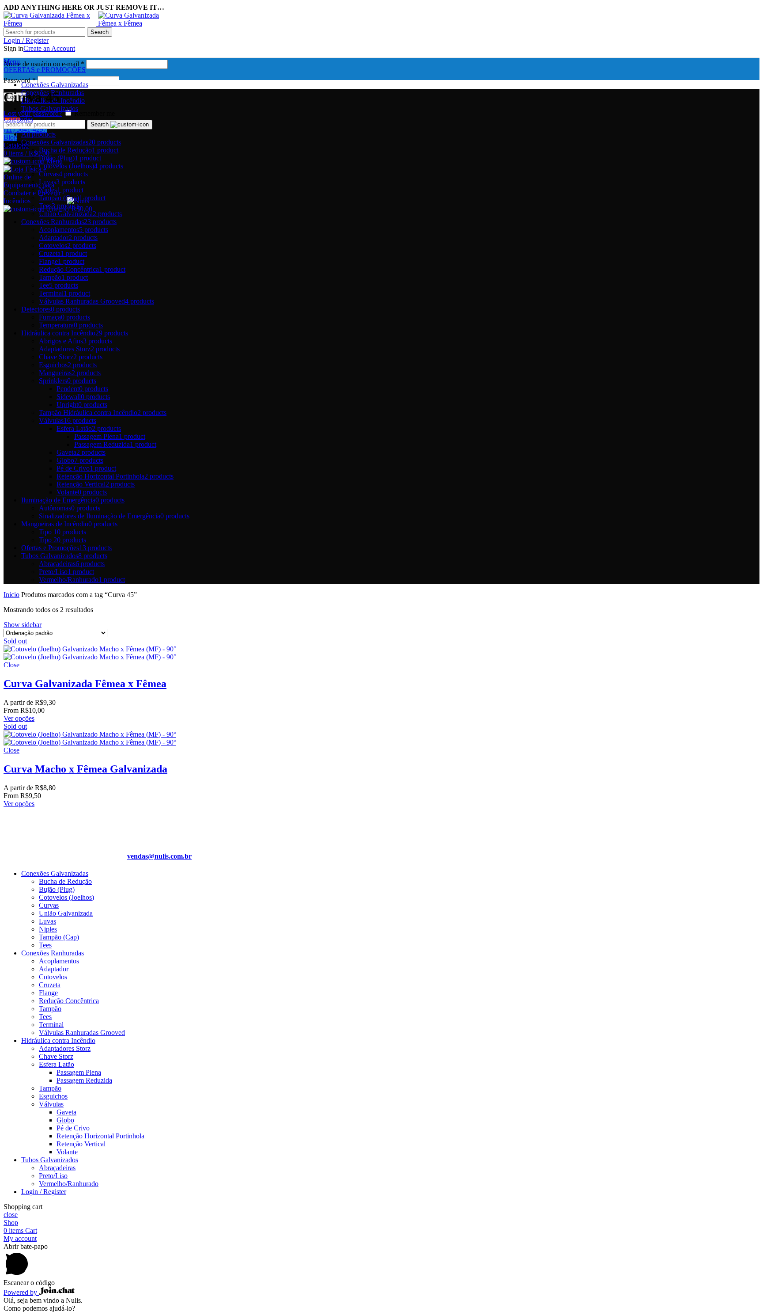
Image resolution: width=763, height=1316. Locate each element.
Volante (67, 1152)
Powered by (21, 1292)
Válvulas (51, 1104)
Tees (45, 945)
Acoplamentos (59, 961)
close (11, 1214)
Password (20, 80)
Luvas (47, 921)
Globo (65, 1120)
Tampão (50, 1008)
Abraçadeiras (57, 1167)
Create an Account (49, 48)
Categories (18, 119)
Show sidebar (23, 624)
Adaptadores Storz (65, 1048)
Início (11, 594)
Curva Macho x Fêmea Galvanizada (85, 769)
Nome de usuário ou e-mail (44, 64)
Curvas (49, 905)
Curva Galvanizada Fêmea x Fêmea (85, 683)
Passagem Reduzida (84, 1080)
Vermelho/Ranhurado (68, 1183)
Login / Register (43, 1191)
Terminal (51, 1024)
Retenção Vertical (81, 1144)
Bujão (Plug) (57, 889)
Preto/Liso (53, 1175)
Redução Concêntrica (69, 1000)
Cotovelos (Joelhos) (66, 897)
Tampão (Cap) (59, 937)
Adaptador (53, 969)
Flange (48, 993)
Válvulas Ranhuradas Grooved (82, 1032)
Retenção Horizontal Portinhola (100, 1136)
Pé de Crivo (73, 1128)
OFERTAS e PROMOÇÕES (45, 69)
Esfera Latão (56, 1064)
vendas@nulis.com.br (159, 856)
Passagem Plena (79, 1072)
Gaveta (66, 1112)
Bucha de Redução (65, 881)
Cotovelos (53, 977)
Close (11, 665)
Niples (48, 929)
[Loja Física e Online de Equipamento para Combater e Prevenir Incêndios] (51, 23)
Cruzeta (49, 985)
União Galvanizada (66, 913)
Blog (10, 137)
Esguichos (53, 1096)
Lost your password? (33, 113)
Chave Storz (56, 1056)
